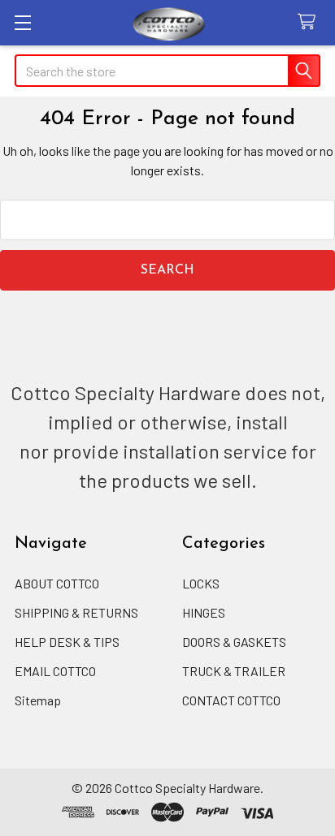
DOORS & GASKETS (234, 641)
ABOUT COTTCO (57, 583)
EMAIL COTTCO (55, 671)
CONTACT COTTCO (231, 700)
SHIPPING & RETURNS (76, 612)
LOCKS (201, 583)
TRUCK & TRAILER (233, 671)
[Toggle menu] (22, 22)
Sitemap (38, 700)
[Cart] (310, 22)
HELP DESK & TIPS (67, 641)
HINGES (203, 612)
